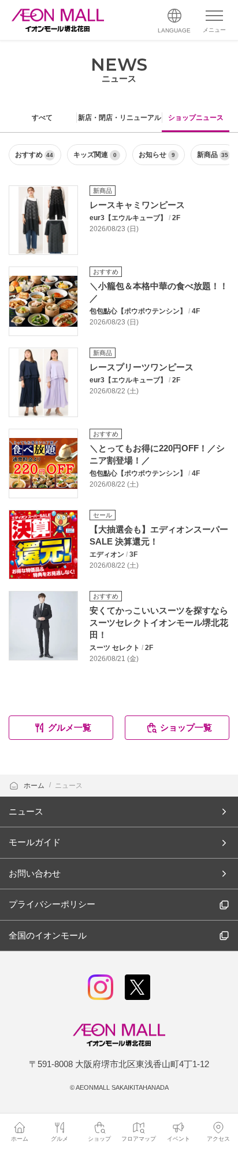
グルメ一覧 (69, 727)
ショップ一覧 (186, 727)
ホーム (35, 786)
